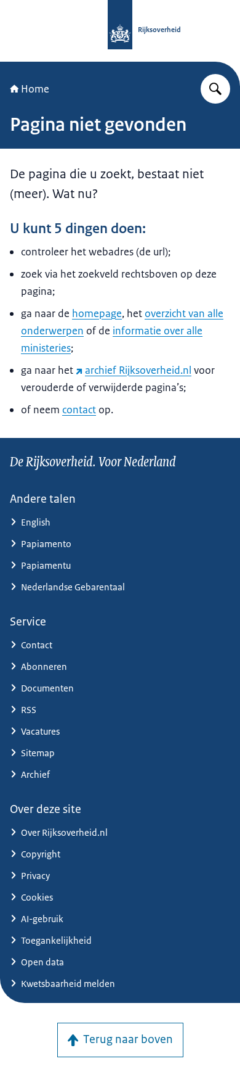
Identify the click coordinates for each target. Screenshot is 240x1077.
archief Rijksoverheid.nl (138, 370)
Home (35, 89)
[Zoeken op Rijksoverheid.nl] (215, 89)
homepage (97, 313)
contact (79, 409)
